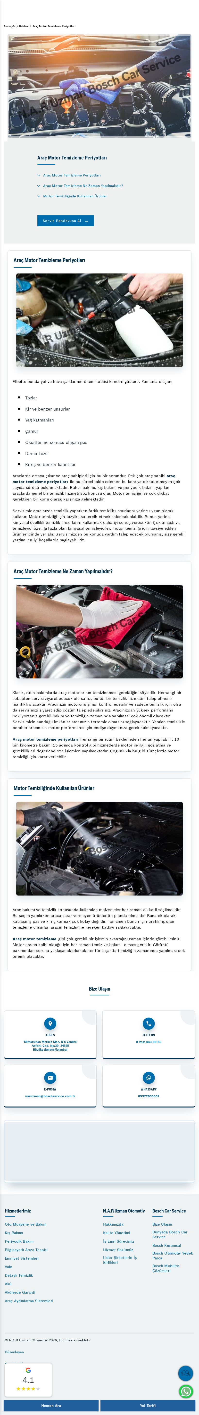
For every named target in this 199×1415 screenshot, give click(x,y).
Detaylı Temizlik (19, 1275)
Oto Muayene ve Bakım (25, 1224)
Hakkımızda (113, 1224)
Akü (8, 1284)
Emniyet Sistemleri (22, 1258)
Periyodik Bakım (19, 1241)
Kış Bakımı (14, 1232)
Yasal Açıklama (17, 1364)
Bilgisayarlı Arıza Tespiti (26, 1250)
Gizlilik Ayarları (18, 1376)
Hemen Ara (51, 1405)
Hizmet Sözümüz (118, 1250)
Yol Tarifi (148, 1405)
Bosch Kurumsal (166, 1245)
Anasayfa (9, 26)
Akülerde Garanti (20, 1292)
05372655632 (148, 1096)
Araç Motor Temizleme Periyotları (72, 175)
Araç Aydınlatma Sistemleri (29, 1301)
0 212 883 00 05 (148, 1042)
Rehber (23, 26)
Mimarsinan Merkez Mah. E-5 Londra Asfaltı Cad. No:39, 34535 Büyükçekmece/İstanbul (50, 1045)
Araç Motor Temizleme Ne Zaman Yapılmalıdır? (83, 186)
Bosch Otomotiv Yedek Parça (172, 1255)
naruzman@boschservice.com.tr (50, 1096)
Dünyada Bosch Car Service (170, 1234)
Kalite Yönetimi (116, 1232)
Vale (8, 1267)
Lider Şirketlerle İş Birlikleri (120, 1260)
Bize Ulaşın (162, 1224)
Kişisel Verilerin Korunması (27, 1388)
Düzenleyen (14, 1352)
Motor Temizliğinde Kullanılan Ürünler (75, 196)
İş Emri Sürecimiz (118, 1241)
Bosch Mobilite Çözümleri (165, 1268)
